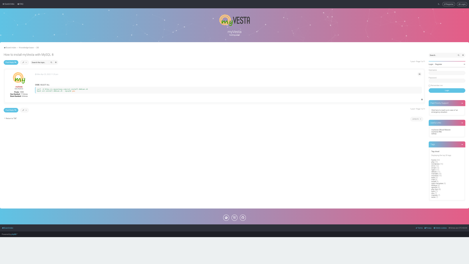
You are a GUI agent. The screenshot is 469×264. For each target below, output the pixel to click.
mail (433, 180)
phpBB (13, 234)
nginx (433, 170)
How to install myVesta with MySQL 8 (28, 54)
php (432, 162)
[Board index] (234, 20)
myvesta (434, 176)
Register (438, 64)
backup (434, 185)
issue (433, 197)
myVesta (19, 87)
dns (432, 193)
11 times (24, 94)
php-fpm (434, 189)
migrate (434, 195)
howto (433, 160)
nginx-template (437, 183)
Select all (44, 85)
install (433, 181)
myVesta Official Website (441, 130)
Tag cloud (435, 151)
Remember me (437, 85)
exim (433, 191)
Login (431, 64)
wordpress (435, 164)
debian (434, 172)
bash (433, 178)
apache (434, 187)
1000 (22, 92)
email (433, 168)
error (433, 166)
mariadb (434, 174)
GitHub (434, 134)
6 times (25, 96)
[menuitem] (20, 4)
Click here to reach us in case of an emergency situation (444, 111)
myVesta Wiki (436, 132)
